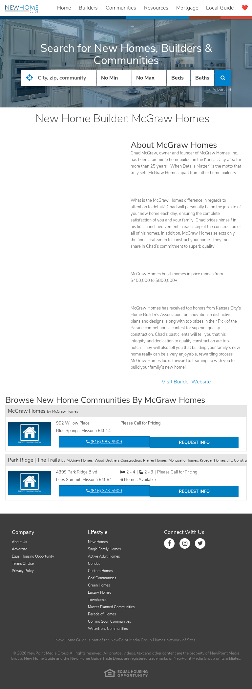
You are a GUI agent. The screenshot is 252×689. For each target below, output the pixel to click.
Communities (121, 7)
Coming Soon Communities (109, 621)
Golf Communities (102, 578)
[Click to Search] (223, 78)
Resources (156, 7)
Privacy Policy (23, 570)
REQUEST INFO (194, 443)
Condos (94, 563)
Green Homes (99, 585)
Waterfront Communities (108, 628)
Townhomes (97, 599)
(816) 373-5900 (106, 491)
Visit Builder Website (186, 382)
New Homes (98, 542)
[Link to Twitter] (200, 543)
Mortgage (187, 7)
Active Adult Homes (104, 556)
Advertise (19, 549)
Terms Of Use (23, 563)
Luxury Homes (99, 592)
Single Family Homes (104, 549)
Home (64, 7)
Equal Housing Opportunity (33, 556)
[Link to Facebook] (169, 543)
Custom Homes (100, 570)
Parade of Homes (102, 614)
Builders (88, 7)
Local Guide (220, 7)
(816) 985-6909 (106, 442)
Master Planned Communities (111, 607)
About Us (19, 542)
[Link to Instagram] (184, 543)
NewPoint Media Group (131, 640)
